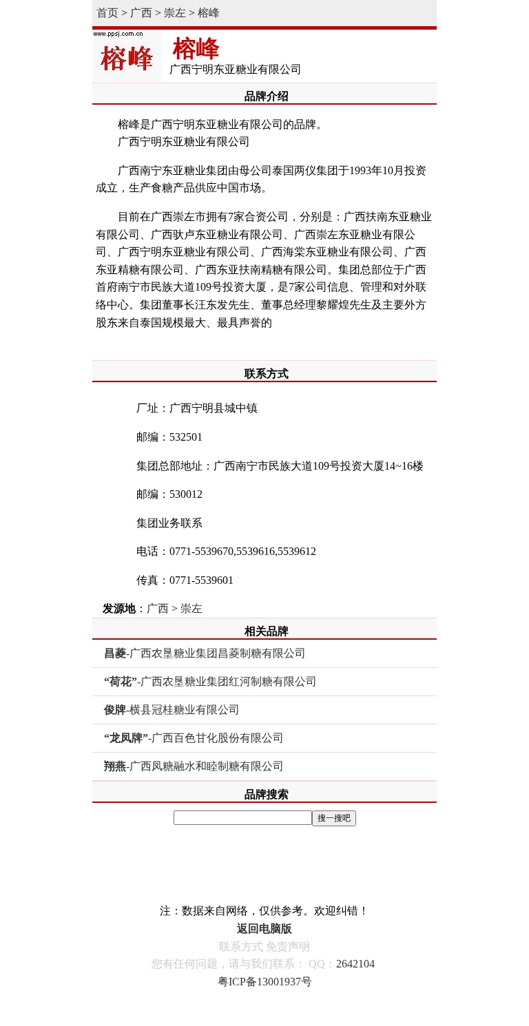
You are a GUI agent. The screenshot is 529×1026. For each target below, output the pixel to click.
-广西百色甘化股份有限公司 (194, 738)
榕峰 (209, 13)
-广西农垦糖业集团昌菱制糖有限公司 (205, 653)
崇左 (175, 13)
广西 (141, 13)
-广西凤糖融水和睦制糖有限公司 (194, 766)
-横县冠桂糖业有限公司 (172, 709)
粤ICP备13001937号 (265, 981)
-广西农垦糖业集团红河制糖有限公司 (210, 681)
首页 (107, 13)
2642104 (355, 964)
